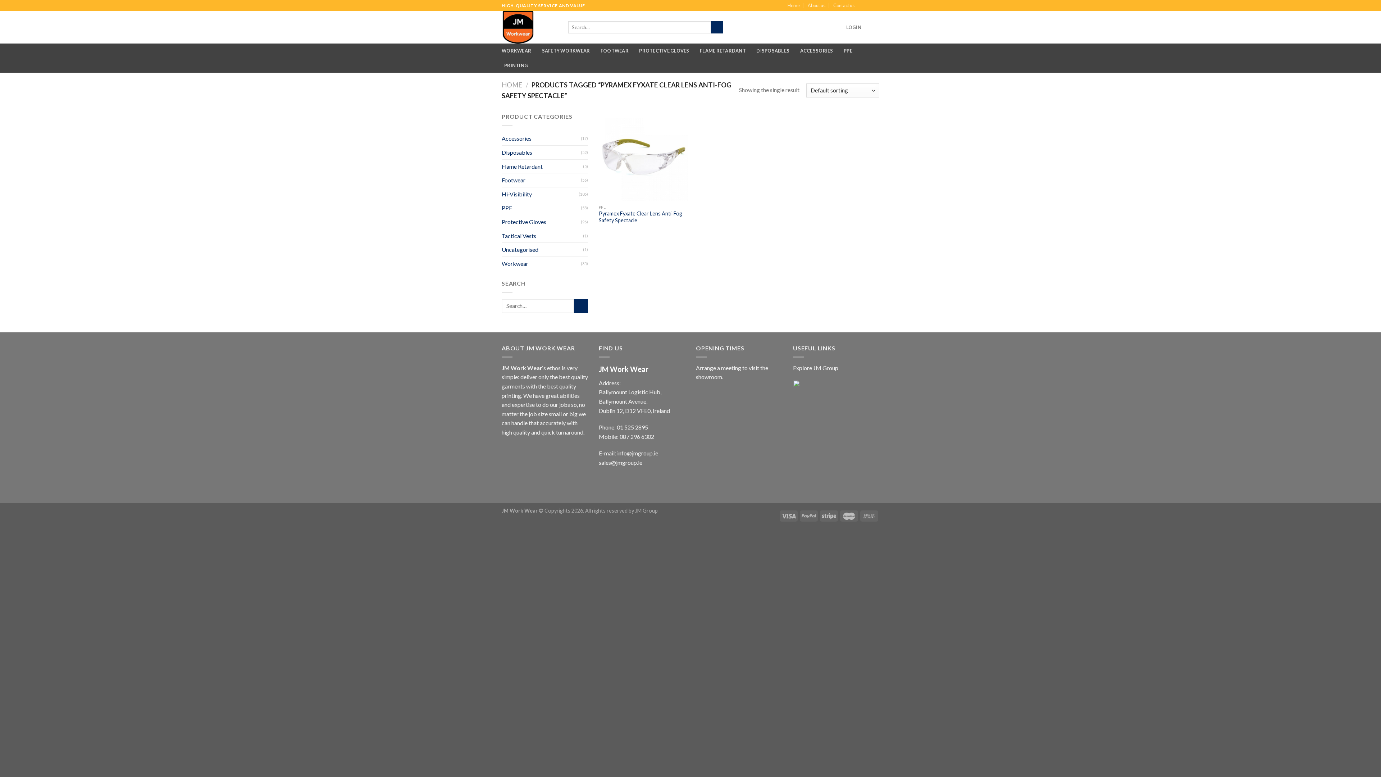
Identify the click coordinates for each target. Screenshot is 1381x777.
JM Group (646, 511)
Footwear (615, 51)
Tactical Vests (519, 235)
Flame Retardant (723, 51)
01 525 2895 (632, 427)
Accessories (816, 51)
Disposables (772, 51)
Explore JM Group (815, 367)
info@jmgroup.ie (637, 453)
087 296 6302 (637, 436)
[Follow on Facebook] (862, 5)
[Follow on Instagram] (869, 5)
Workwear (516, 51)
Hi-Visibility (517, 194)
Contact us (843, 5)
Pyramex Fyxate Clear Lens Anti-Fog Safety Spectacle (640, 216)
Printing (516, 65)
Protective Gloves (664, 51)
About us (816, 5)
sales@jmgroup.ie (620, 462)
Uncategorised (520, 249)
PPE (848, 51)
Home (794, 5)
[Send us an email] (876, 5)
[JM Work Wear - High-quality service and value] (531, 27)
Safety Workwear (566, 51)
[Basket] (875, 27)
